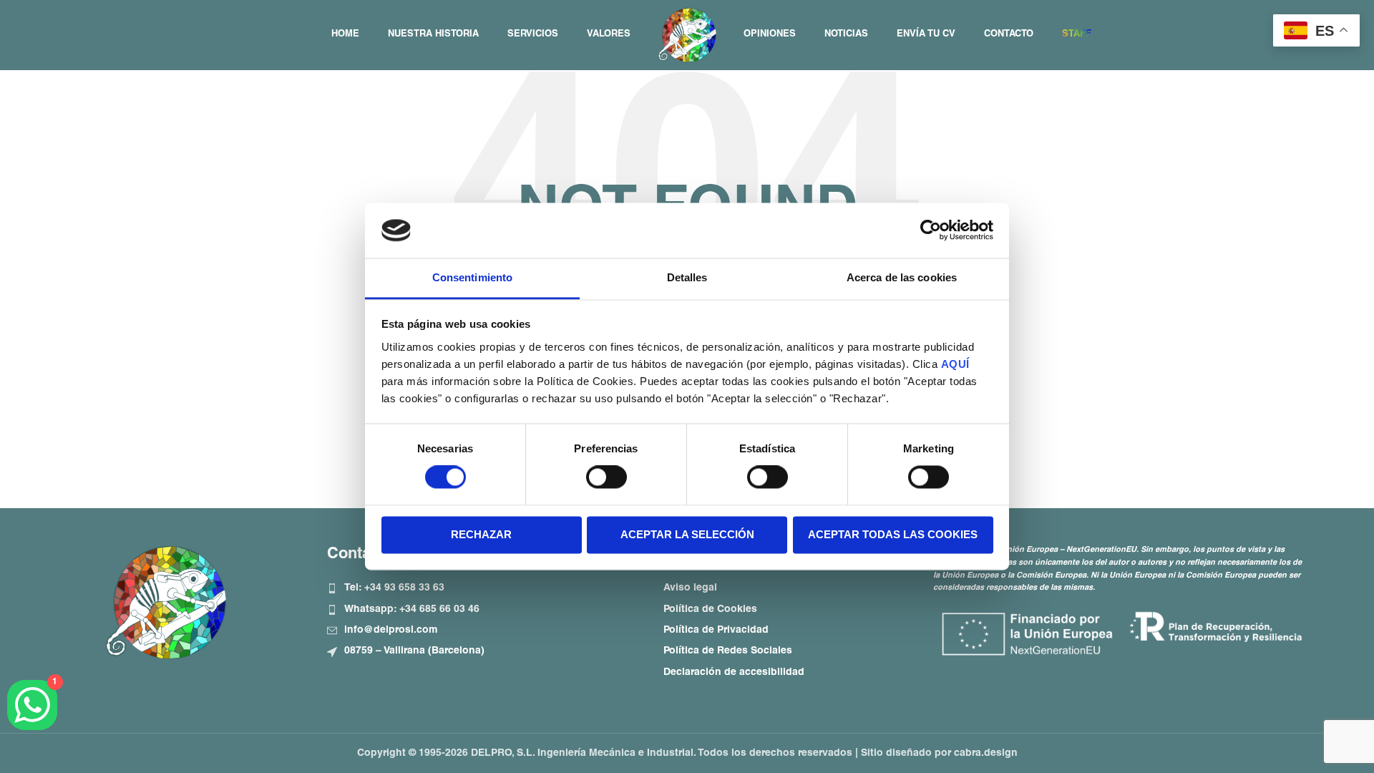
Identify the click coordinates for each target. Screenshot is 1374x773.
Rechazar (481, 534)
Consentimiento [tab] (472, 277)
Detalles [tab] (687, 277)
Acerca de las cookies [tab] (902, 277)
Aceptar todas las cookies (893, 534)
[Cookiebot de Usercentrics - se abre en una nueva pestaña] (930, 230)
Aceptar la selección (687, 534)
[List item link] (484, 588)
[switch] (606, 477)
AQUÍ (955, 364)
